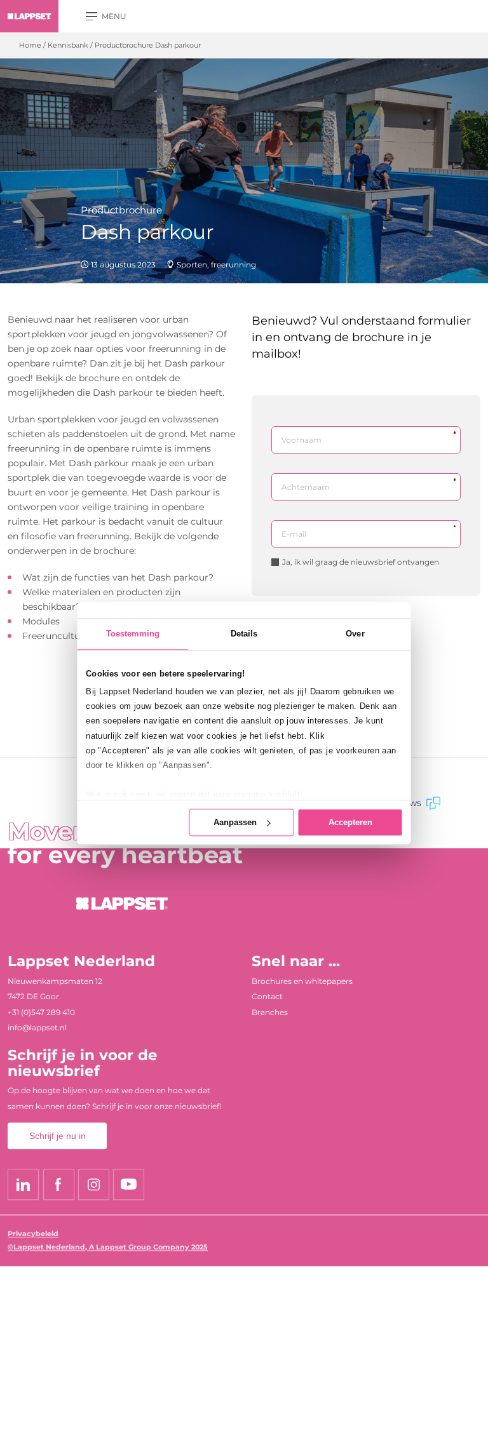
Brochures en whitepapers (302, 981)
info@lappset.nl (37, 1028)
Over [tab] (355, 634)
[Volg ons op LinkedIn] (23, 1184)
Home (30, 45)
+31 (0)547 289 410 (41, 1012)
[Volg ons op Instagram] (93, 1184)
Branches (270, 1012)
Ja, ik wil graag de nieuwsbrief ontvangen (360, 562)
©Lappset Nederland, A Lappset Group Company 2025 (108, 1247)
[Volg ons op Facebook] (58, 1184)
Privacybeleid (33, 1234)
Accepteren (350, 822)
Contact (267, 996)
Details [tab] (244, 634)
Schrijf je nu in (57, 1136)
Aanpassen (235, 822)
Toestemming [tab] (133, 634)
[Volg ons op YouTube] (128, 1184)
